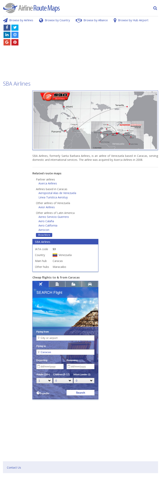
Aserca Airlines (47, 183)
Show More (44, 235)
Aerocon (43, 230)
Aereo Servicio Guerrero (53, 217)
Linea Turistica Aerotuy (53, 197)
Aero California (47, 225)
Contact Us (14, 467)
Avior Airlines (46, 207)
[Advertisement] (95, 50)
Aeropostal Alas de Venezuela (57, 193)
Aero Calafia (46, 221)
